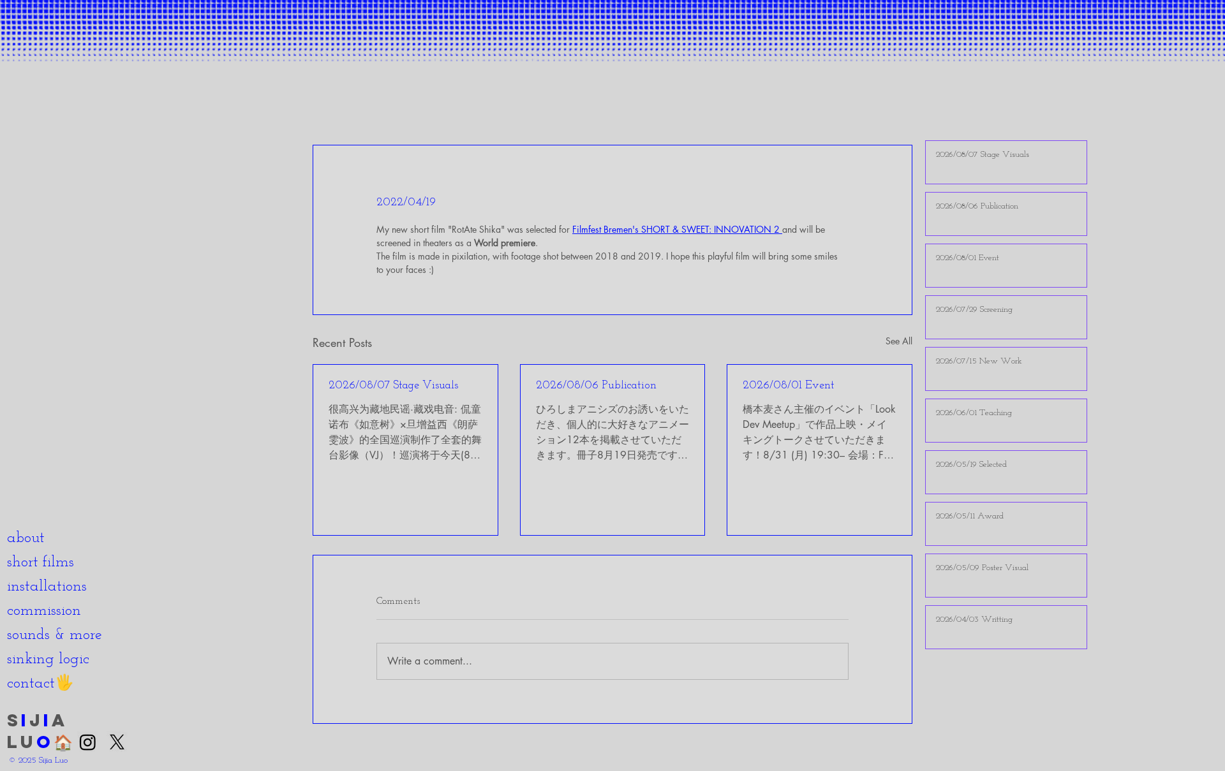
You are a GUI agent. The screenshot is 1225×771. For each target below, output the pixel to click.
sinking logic (48, 659)
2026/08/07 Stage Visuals (393, 386)
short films (40, 562)
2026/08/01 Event (789, 386)
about (26, 538)
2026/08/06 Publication (596, 386)
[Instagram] (87, 742)
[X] (117, 742)
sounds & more (54, 635)
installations (47, 586)
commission (44, 611)
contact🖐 (40, 683)
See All (899, 341)
